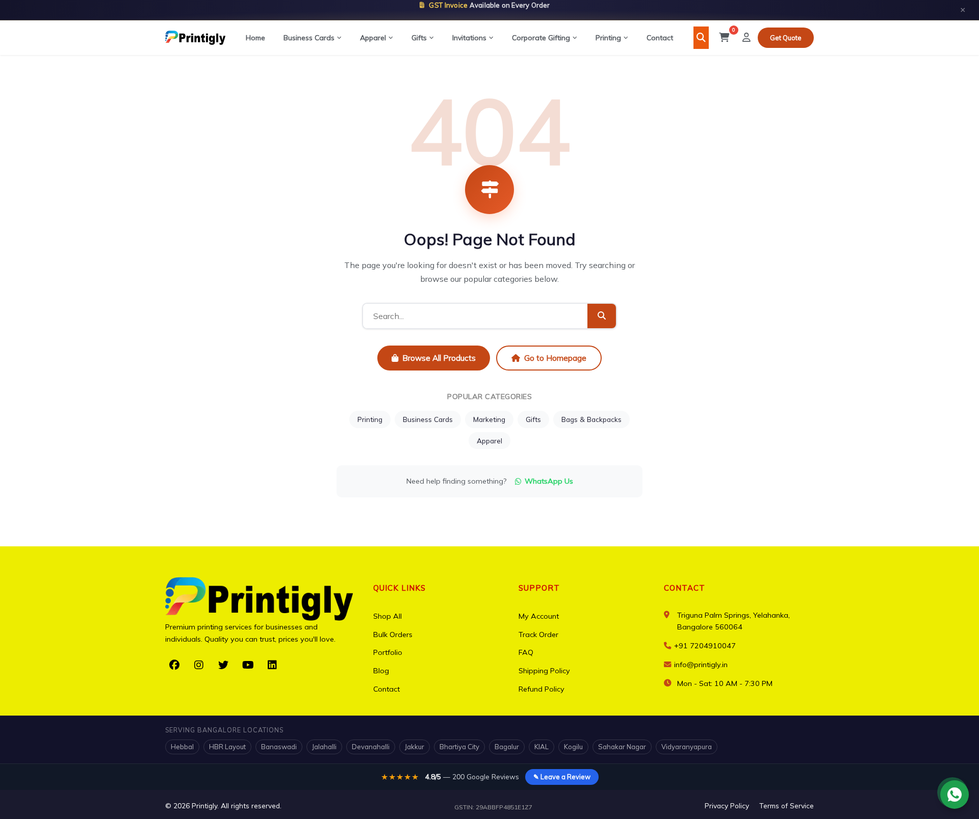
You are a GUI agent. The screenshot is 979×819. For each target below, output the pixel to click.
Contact (660, 37)
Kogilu (573, 747)
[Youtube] (248, 665)
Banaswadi (279, 747)
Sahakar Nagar (622, 747)
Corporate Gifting (541, 37)
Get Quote (786, 38)
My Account (539, 616)
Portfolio (387, 652)
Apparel (373, 37)
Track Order (538, 634)
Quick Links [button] (399, 588)
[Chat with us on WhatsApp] (954, 794)
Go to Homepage (555, 358)
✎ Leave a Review (561, 777)
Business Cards (309, 37)
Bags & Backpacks (591, 419)
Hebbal (182, 747)
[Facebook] (174, 665)
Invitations (469, 37)
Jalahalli (324, 747)
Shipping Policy (544, 670)
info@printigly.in (701, 664)
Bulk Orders (393, 634)
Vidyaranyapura (686, 747)
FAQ (526, 652)
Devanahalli (371, 747)
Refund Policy (541, 689)
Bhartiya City (459, 747)
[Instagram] (199, 665)
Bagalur (507, 747)
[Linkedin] (272, 665)
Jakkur (414, 747)
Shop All (387, 616)
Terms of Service (786, 805)
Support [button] (539, 588)
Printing (608, 37)
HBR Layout (227, 747)
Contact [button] (684, 588)
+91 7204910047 (704, 645)
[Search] (701, 38)
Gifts (419, 37)
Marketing (489, 419)
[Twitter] (223, 665)
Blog (381, 670)
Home (255, 37)
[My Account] (746, 38)
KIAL (541, 747)
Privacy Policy (727, 805)
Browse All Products (439, 358)
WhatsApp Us (549, 481)
